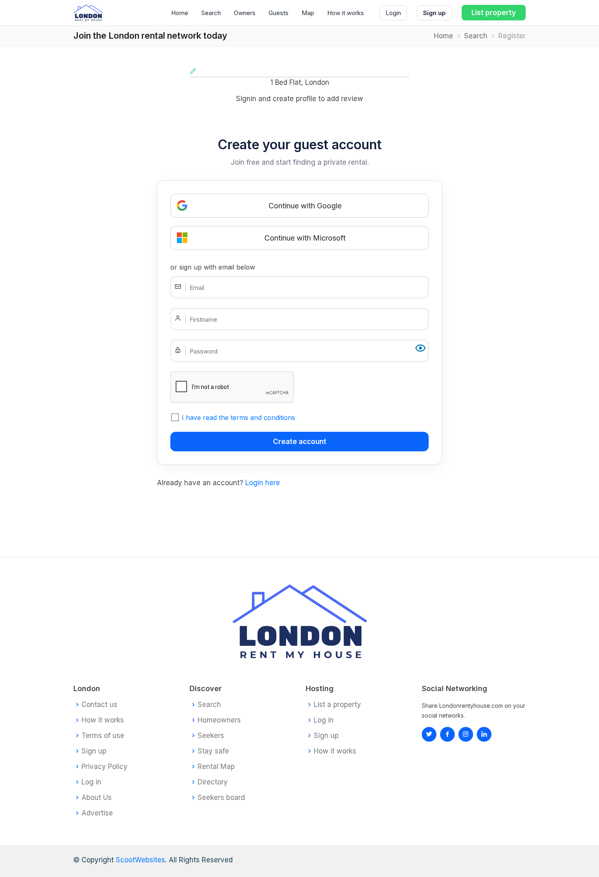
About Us (96, 797)
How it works (345, 13)
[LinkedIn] (465, 734)
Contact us (99, 704)
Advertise (97, 813)
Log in (91, 782)
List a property (337, 704)
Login (393, 13)
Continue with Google (305, 205)
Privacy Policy (104, 766)
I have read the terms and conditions (238, 417)
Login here (262, 483)
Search (211, 13)
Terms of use (102, 735)
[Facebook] (447, 734)
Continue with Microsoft (305, 238)
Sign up (434, 13)
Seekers (211, 735)
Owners (244, 13)
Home (179, 13)
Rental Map (216, 766)
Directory (213, 782)
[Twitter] (429, 734)
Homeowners (219, 720)
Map (308, 13)
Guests (278, 13)
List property (493, 13)
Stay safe (213, 751)
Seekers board (221, 797)
